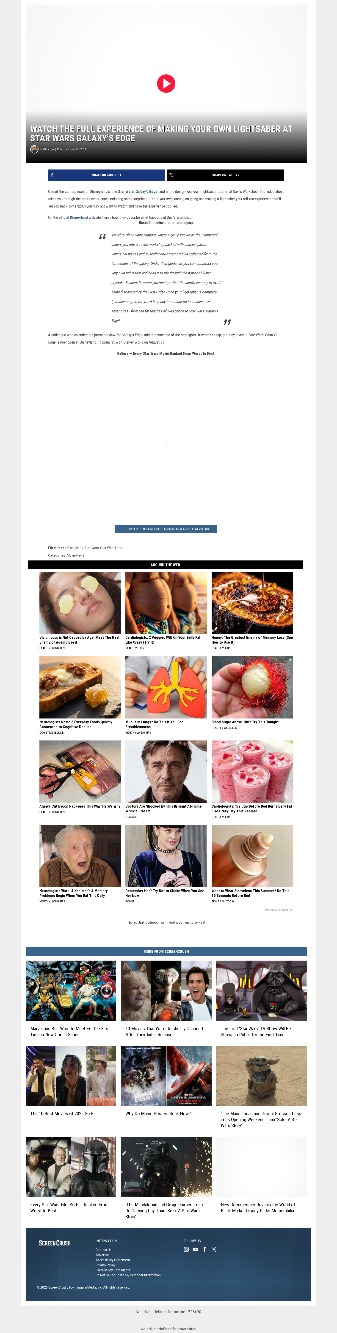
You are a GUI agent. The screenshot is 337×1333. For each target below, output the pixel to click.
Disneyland (99, 191)
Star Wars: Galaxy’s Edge (137, 191)
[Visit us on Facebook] (206, 1249)
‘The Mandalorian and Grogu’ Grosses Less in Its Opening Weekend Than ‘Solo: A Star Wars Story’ (261, 1119)
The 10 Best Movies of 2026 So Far (63, 1113)
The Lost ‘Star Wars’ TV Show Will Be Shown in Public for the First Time (256, 1031)
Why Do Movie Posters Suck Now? (158, 1113)
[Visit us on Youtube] (197, 1249)
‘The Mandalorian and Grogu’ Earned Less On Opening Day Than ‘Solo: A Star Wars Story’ (164, 1210)
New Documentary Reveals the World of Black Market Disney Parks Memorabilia (258, 1207)
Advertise (103, 1255)
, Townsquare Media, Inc (84, 1287)
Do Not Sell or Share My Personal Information (128, 1275)
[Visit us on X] (215, 1249)
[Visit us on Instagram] (188, 1249)
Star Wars (92, 548)
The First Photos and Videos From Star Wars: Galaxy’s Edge (166, 529)
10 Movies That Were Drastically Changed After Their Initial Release (164, 1031)
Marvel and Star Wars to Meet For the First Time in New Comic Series (70, 1031)
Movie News (75, 555)
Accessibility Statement (113, 1260)
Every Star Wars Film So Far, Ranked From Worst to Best (69, 1207)
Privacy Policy (105, 1265)
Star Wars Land (111, 548)
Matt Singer (47, 149)
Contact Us (103, 1250)
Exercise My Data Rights (113, 1270)
